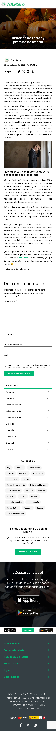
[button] (50, 4)
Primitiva (10, 496)
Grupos (40, 508)
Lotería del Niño (13, 490)
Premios (41, 490)
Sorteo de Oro (12, 508)
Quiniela (34, 496)
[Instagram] (35, 725)
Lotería (26, 479)
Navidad (29, 490)
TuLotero (23, 257)
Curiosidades (34, 468)
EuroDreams (38, 473)
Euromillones (12, 479)
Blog (8, 468)
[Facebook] (21, 725)
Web (6, 355)
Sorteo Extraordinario (16, 485)
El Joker (23, 496)
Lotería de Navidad (38, 485)
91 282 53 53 (23, 698)
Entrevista (23, 473)
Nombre (9, 334)
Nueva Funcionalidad (15, 513)
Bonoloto (19, 468)
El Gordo (10, 473)
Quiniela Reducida (14, 502)
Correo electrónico (14, 345)
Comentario (10, 301)
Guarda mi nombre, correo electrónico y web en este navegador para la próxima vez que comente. (29, 366)
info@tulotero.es (43, 698)
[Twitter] (28, 725)
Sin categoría (33, 502)
